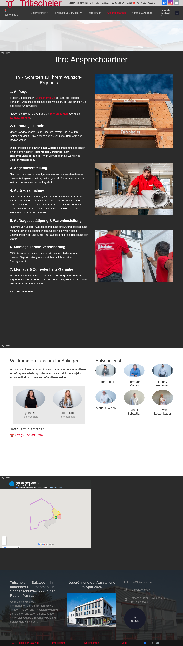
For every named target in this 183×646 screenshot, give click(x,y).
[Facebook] (164, 2)
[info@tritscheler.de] (127, 582)
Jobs (124, 642)
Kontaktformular (20, 117)
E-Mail (63, 113)
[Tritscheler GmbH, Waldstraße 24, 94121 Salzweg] (127, 600)
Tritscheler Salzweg (28, 642)
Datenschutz (91, 642)
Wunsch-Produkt (45, 97)
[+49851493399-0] (127, 590)
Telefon (54, 113)
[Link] (177, 13)
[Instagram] (170, 2)
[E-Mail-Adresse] (176, 2)
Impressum (58, 642)
